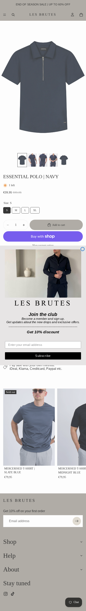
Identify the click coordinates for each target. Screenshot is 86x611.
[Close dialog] (82, 249)
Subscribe (43, 355)
